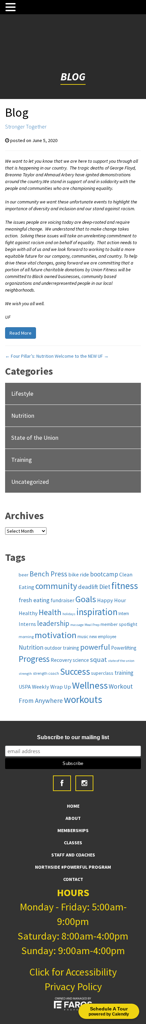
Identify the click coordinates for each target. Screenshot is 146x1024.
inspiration (96, 611)
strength (25, 673)
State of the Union (34, 437)
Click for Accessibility (73, 971)
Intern (123, 613)
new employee (102, 636)
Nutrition (22, 415)
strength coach (46, 673)
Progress (34, 658)
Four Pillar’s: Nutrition (29, 356)
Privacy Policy (73, 986)
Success (75, 671)
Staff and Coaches (73, 855)
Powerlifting (123, 648)
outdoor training (61, 648)
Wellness (90, 685)
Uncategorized (30, 482)
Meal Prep (92, 625)
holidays (68, 614)
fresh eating (34, 600)
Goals (85, 599)
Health (50, 612)
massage (77, 625)
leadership (53, 623)
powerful (95, 647)
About (73, 818)
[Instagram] (84, 783)
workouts (83, 699)
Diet (104, 587)
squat (98, 659)
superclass (102, 673)
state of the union (121, 660)
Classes (73, 843)
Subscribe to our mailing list (73, 737)
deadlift (88, 587)
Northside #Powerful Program (73, 867)
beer (24, 575)
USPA (25, 686)
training (123, 672)
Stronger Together (26, 126)
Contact (73, 879)
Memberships (73, 830)
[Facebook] (62, 783)
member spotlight (119, 624)
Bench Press (48, 573)
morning (26, 636)
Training (21, 460)
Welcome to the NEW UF (82, 356)
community (56, 585)
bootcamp (104, 574)
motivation (55, 635)
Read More (21, 333)
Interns (27, 624)
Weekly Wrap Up (51, 686)
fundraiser (62, 600)
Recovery (61, 659)
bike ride (78, 574)
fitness (124, 586)
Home (73, 806)
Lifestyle (22, 393)
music (82, 636)
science (81, 660)
